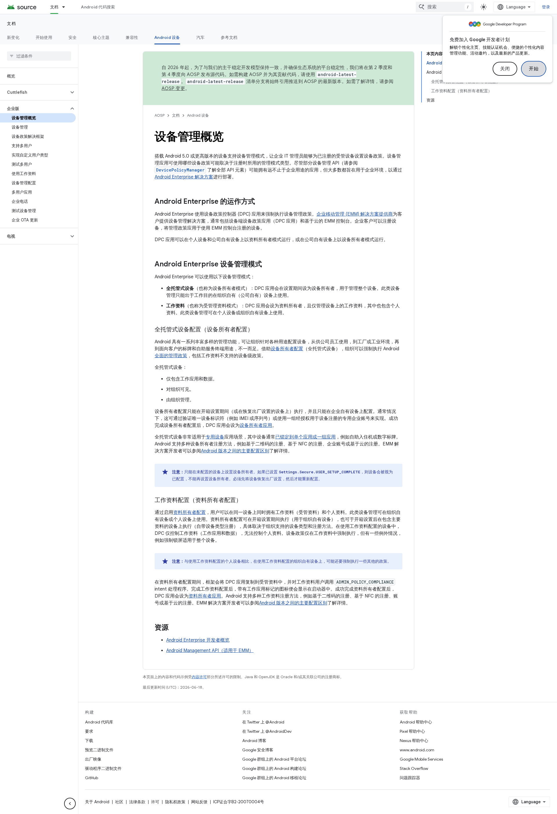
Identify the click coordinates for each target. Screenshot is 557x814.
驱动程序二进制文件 (103, 768)
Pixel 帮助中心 (412, 731)
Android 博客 (254, 740)
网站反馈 (199, 801)
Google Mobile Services (421, 759)
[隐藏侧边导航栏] (70, 803)
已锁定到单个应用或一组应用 (305, 437)
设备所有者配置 (287, 349)
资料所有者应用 (205, 596)
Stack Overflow (414, 768)
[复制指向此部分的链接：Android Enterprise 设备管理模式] (268, 264)
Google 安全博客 (257, 749)
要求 (89, 731)
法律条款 (137, 801)
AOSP (159, 115)
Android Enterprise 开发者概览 (197, 640)
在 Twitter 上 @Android (263, 722)
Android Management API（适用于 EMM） (210, 651)
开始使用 (44, 37)
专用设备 (215, 437)
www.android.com (417, 749)
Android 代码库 (99, 722)
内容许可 (199, 676)
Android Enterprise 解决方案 (184, 177)
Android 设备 (167, 37)
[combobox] (445, 7)
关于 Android (97, 801)
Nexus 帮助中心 (414, 740)
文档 (54, 7)
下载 (89, 740)
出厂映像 (93, 759)
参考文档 (229, 37)
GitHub (91, 777)
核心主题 (101, 37)
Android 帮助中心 (416, 722)
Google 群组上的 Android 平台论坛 (274, 759)
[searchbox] (39, 56)
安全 (72, 37)
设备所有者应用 (256, 425)
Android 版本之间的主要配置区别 (235, 451)
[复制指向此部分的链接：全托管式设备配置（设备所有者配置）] (259, 329)
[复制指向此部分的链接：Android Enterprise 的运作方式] (261, 201)
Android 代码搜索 (98, 7)
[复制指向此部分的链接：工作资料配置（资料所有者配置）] (247, 500)
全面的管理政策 (171, 356)
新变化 (13, 37)
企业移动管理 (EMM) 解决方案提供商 (355, 214)
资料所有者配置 (189, 512)
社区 (119, 801)
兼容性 (132, 37)
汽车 (200, 37)
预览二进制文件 (99, 749)
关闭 (505, 69)
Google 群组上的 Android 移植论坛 (274, 777)
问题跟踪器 (410, 777)
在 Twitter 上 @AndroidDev (267, 731)
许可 (155, 801)
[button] (34, 92)
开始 (533, 69)
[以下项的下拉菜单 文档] (66, 7)
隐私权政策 (175, 801)
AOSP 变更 (173, 88)
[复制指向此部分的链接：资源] (174, 628)
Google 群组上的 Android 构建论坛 (274, 768)
